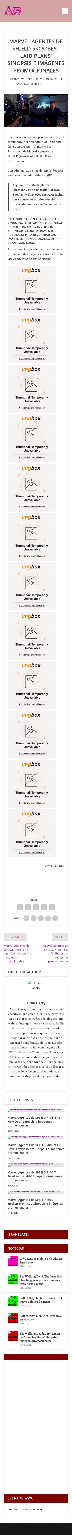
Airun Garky (33, 78)
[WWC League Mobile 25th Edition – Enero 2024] (13, 1261)
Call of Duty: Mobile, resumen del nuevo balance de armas (41, 1299)
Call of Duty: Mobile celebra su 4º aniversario (41, 1317)
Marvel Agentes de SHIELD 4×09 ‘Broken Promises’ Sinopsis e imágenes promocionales (35, 1203)
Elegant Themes (31, 1527)
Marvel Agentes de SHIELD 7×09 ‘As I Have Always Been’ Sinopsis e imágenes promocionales (36, 1149)
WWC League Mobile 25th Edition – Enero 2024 (42, 1260)
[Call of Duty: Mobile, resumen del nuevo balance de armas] (13, 1301)
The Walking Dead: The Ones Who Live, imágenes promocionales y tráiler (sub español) (41, 1280)
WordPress (54, 1527)
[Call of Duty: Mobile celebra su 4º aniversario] (13, 1318)
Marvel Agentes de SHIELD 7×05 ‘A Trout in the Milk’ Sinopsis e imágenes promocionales (35, 1176)
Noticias (23, 83)
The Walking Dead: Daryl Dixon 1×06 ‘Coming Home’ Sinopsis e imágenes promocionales (40, 1337)
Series (34, 83)
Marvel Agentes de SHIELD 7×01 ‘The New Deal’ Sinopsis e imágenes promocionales (34, 1121)
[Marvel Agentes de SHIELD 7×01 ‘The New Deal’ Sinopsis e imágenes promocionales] (36, 1110)
